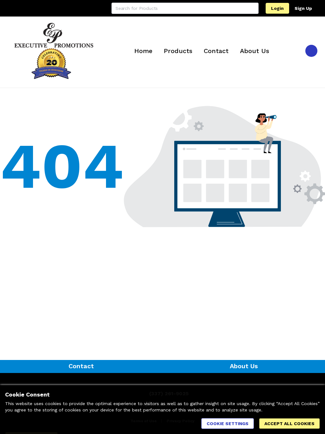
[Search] (253, 8)
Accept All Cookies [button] (289, 423)
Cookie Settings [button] (228, 423)
